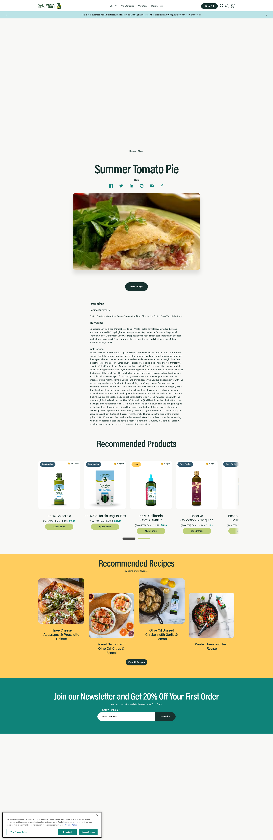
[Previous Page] (6, 14)
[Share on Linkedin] (131, 186)
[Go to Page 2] (144, 538)
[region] (52, 825)
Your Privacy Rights (19, 831)
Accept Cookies (88, 831)
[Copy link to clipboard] (162, 186)
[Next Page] (267, 14)
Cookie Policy (71, 824)
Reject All (67, 831)
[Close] (97, 815)
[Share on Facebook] (111, 186)
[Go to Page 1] (129, 538)
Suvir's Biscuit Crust (111, 328)
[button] (113, 5)
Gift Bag (128, 14)
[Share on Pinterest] (141, 186)
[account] (227, 6)
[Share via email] (152, 186)
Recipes (132, 151)
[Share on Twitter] (121, 186)
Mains (140, 151)
